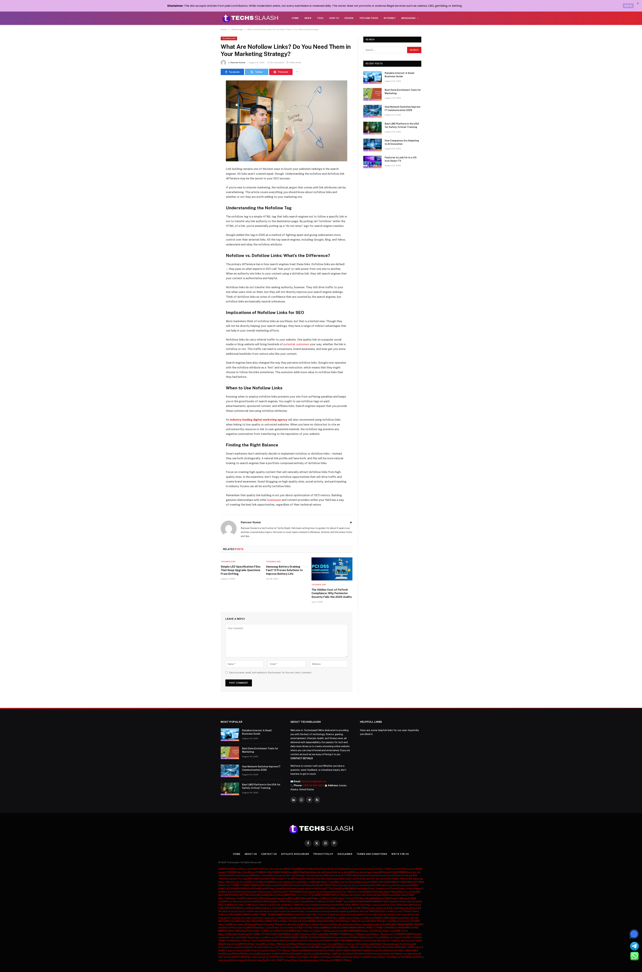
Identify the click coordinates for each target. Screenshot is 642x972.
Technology (229, 38)
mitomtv (406, 921)
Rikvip (379, 898)
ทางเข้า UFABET (276, 960)
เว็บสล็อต (341, 869)
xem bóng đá (372, 940)
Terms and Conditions (372, 854)
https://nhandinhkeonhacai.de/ (270, 875)
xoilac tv (303, 911)
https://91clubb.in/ (291, 921)
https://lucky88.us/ (258, 944)
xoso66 (356, 879)
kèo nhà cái (318, 872)
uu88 (241, 898)
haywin (272, 898)
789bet (403, 879)
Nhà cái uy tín (405, 892)
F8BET (237, 885)
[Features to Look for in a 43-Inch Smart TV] (372, 161)
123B (272, 934)
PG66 (334, 895)
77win (376, 937)
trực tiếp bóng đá (236, 901)
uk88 (233, 957)
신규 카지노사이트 (305, 895)
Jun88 (236, 921)
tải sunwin (273, 885)
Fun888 (399, 927)
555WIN (308, 869)
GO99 (319, 950)
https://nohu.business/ (411, 888)
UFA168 (358, 953)
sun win (390, 885)
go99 (248, 934)
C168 (379, 882)
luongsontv (346, 885)
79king (393, 892)
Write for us (400, 854)
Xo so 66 (357, 892)
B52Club (324, 908)
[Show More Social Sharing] (296, 72)
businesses (274, 500)
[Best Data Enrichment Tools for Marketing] (372, 94)
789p (327, 885)
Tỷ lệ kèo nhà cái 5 (275, 905)
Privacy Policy (323, 854)
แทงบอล (375, 950)
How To (334, 18)
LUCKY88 (273, 957)
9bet (322, 953)
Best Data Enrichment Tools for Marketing (403, 92)
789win (335, 885)
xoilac (254, 950)
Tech (320, 18)
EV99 (292, 869)
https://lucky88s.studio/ (366, 957)
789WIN (231, 872)
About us (251, 854)
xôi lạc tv (352, 944)
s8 (320, 885)
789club (223, 879)
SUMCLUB (223, 888)
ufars (288, 960)
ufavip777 (282, 879)
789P (261, 869)
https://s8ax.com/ (305, 931)
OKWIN (321, 937)
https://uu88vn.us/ (264, 931)
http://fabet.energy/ (256, 957)
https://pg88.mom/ (228, 905)
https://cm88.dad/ (311, 882)
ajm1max (358, 869)
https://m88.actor (322, 898)
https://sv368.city (363, 918)
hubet (350, 869)
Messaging (408, 18)
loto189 (311, 934)
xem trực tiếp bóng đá (374, 914)
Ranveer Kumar (238, 62)
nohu (347, 901)
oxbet (305, 953)
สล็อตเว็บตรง (320, 869)
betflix (248, 898)
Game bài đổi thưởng (409, 908)
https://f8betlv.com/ (353, 947)
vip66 (418, 901)
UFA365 (367, 953)
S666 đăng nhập (380, 892)
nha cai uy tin (269, 911)
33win (303, 934)
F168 (402, 869)
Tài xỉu (230, 911)
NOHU (330, 937)
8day (243, 921)
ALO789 (328, 950)
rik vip (247, 869)
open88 (264, 879)
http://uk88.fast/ (334, 953)
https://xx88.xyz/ (318, 901)
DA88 (406, 957)
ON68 (395, 879)
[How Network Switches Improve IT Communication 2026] (372, 111)
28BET (408, 937)
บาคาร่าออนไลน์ (396, 937)
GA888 (222, 869)
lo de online (257, 947)
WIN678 (411, 882)
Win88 (284, 872)
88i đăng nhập (416, 879)
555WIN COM (356, 937)
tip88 (298, 953)
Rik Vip (353, 908)
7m (281, 947)
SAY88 (283, 885)
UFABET (300, 927)
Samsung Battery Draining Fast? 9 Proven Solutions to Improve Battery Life (284, 570)
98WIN (400, 924)
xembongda (356, 914)
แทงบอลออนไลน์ (328, 905)
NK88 (312, 921)
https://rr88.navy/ (248, 905)
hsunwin (269, 924)
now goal (234, 947)
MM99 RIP (289, 895)
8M (317, 895)
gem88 (378, 872)
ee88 (344, 931)
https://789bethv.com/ (297, 905)
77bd (330, 888)
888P (228, 908)
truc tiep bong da (404, 940)
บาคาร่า (229, 885)
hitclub (328, 872)
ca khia (330, 914)
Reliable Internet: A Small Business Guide (399, 75)
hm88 (258, 888)
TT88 (290, 892)
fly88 (254, 869)
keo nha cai (255, 911)
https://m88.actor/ (227, 898)
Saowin (251, 892)
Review (349, 18)
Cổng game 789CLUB (279, 901)
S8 (334, 898)
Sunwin (363, 875)
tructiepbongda (366, 944)
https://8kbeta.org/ (279, 944)
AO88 (242, 937)
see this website (282, 882)
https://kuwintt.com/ (379, 888)
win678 (353, 898)
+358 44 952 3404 (313, 785)
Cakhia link (388, 953)
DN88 (314, 937)
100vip (279, 895)
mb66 (304, 921)
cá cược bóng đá (299, 901)
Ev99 (250, 888)
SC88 (387, 882)
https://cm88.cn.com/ (391, 911)
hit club (360, 905)
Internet (390, 18)
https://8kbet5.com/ (229, 882)
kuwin (293, 888)
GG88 (276, 872)
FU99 (340, 921)
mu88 (347, 879)
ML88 (229, 895)
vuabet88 (322, 934)
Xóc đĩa (222, 911)
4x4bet (331, 869)
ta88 (276, 953)
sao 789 (347, 892)
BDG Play (415, 905)
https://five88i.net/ (246, 872)
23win (387, 879)
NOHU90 (237, 895)
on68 (310, 947)
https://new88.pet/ (390, 921)
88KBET (295, 937)
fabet (247, 953)
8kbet (221, 895)
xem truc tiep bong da (398, 914)
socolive (323, 911)
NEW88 (236, 908)
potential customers (296, 344)
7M (302, 898)
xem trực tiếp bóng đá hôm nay (252, 918)
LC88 (337, 950)
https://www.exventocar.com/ (380, 905)
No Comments (277, 62)
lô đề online (310, 879)
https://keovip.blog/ (310, 875)
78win (262, 905)
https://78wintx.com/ (383, 934)
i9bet (272, 895)
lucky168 (415, 957)
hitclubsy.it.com (268, 908)
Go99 (349, 882)
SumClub (336, 892)
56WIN (415, 921)
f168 (330, 901)
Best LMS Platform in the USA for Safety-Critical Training (402, 125)
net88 (284, 869)
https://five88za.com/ (290, 957)
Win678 (375, 921)
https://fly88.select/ (411, 947)
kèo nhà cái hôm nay (377, 908)
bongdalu (342, 911)
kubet (394, 898)
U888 (270, 882)
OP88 (418, 869)
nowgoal (281, 911)
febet (250, 901)
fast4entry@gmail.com (313, 781)
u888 (350, 872)
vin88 (407, 950)
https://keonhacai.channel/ (369, 924)
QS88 (248, 927)
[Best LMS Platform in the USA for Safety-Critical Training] (372, 128)
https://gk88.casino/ (342, 918)
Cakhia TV (342, 898)
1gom (398, 885)
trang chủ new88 (233, 944)
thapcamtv (266, 953)
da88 (414, 950)
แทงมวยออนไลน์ (241, 960)
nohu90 (222, 927)
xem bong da (341, 914)
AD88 (221, 950)
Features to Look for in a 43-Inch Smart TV (401, 159)
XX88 (268, 872)
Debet (392, 950)
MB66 (256, 885)
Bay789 (251, 921)
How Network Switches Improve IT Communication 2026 (402, 108)
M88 (345, 927)
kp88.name (400, 895)
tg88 (325, 947)
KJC (340, 927)
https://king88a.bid (279, 888)
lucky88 (231, 953)
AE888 (231, 869)
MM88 (403, 872)
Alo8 (315, 885)
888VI (394, 882)
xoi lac (322, 914)
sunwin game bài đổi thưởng (312, 888)
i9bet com (336, 908)
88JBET (305, 937)
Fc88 (399, 950)
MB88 (299, 869)
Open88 (254, 908)
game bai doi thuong (320, 892)
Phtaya (308, 885)
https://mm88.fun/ (227, 924)
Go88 (221, 892)
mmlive (299, 885)
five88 (221, 953)
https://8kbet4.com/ (355, 921)
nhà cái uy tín (340, 872)
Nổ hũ (345, 908)
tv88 (410, 895)
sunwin (410, 869)
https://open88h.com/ (333, 882)
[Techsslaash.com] (250, 18)
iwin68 (337, 888)
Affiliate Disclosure (295, 854)
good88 (293, 872)
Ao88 (257, 895)
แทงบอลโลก (370, 869)
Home (295, 18)
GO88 (414, 885)
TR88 (420, 882)
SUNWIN (234, 888)
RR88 (288, 914)
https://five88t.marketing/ (339, 957)
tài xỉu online (311, 924)
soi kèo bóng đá (326, 879)
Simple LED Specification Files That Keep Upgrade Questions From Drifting (240, 570)
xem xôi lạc (224, 957)
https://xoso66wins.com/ (272, 927)
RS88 (297, 892)
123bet (260, 892)
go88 (324, 875)
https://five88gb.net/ (391, 957)
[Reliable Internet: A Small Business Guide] (372, 77)
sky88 (239, 953)
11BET (314, 914)
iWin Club (393, 908)
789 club (380, 885)
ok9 (386, 924)
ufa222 (314, 905)
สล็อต (355, 875)
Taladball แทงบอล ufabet (400, 901)
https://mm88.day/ (372, 931)
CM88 (260, 872)
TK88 (371, 911)
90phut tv (359, 940)
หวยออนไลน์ (232, 892)
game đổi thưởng (246, 924)
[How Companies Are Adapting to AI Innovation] (372, 145)
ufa (255, 898)
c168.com (223, 914)
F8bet (263, 885)
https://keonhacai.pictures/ (306, 960)
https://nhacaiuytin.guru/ (388, 944)
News (307, 18)
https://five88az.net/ (313, 957)
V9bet (361, 898)
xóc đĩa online (273, 869)
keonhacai (362, 888)
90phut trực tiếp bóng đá (407, 953)
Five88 (384, 950)
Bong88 (370, 898)
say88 (295, 898)
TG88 (402, 882)
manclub (313, 911)
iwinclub (314, 908)
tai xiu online (359, 885)
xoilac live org (387, 940)
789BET (246, 885)
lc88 (291, 879)
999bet (261, 921)
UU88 (387, 898)
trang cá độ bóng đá (275, 892)
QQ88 (395, 872)
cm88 (239, 869)
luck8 (230, 927)
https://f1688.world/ (388, 869)
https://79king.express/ (327, 931)
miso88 (327, 918)
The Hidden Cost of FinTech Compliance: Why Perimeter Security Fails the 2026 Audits (331, 593)
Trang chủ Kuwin (234, 950)
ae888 (303, 950)
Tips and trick (368, 18)
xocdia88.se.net (249, 882)
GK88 (291, 931)
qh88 (254, 914)
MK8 (256, 901)
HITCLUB (305, 914)
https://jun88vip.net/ (265, 937)
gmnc (370, 872)
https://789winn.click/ (360, 934)
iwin (237, 875)
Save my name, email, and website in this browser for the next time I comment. (270, 672)
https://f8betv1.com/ (245, 940)
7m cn (240, 879)
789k (348, 875)
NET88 (361, 908)
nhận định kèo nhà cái (371, 879)
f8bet (262, 882)
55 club (296, 882)
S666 (359, 950)
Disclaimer (345, 854)
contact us (269, 854)
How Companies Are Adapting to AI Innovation (402, 142)
